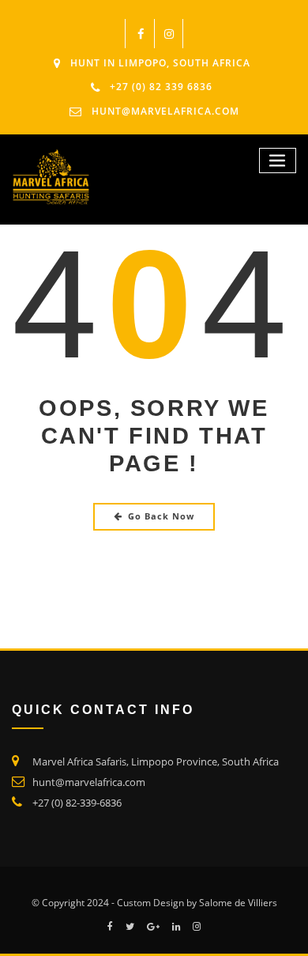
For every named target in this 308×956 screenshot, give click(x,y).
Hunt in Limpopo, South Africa (160, 63)
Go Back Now (161, 516)
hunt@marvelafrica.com (165, 111)
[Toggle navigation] (278, 161)
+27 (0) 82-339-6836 (77, 802)
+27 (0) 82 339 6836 (161, 86)
